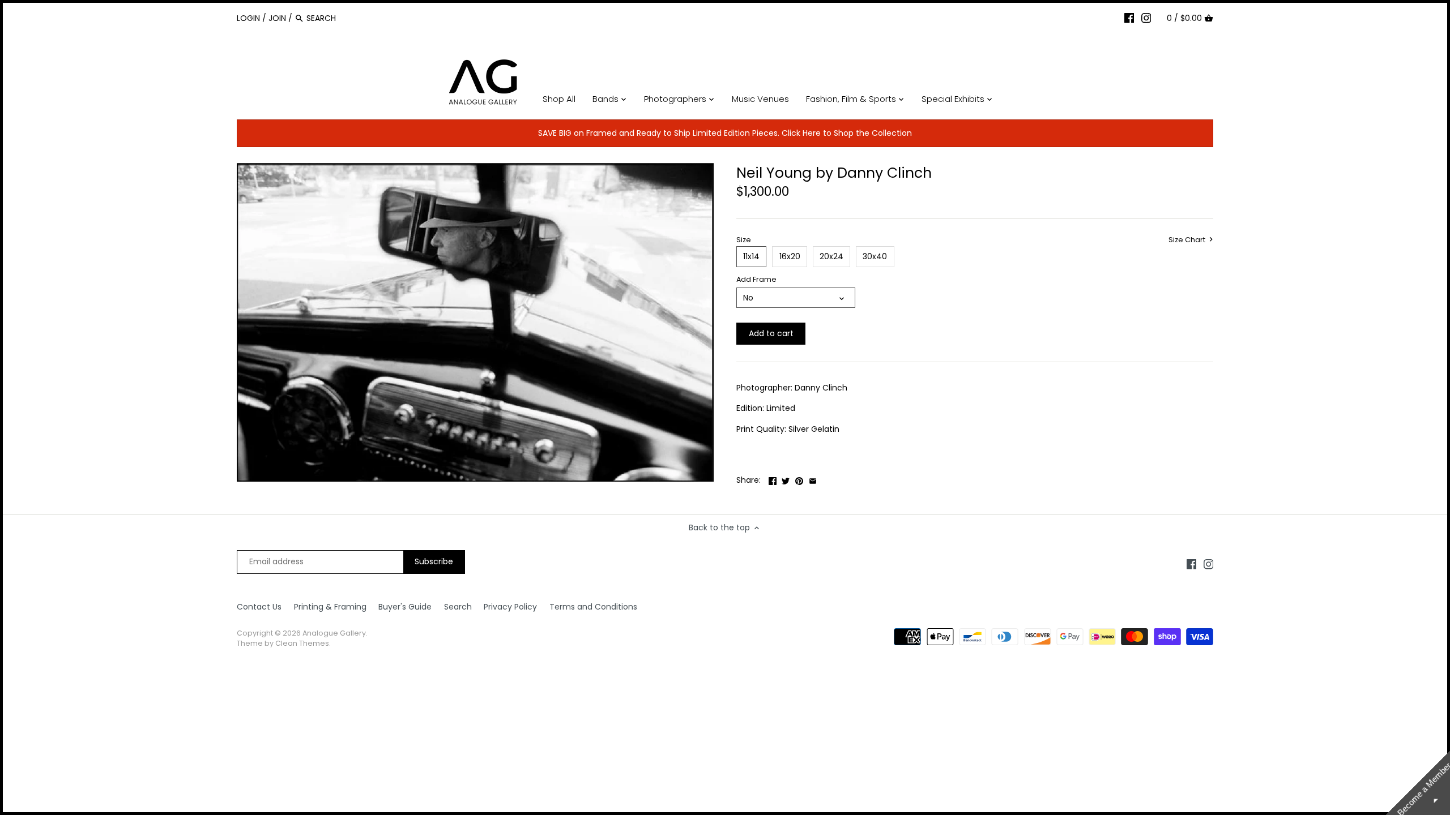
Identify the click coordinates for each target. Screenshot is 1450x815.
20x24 (831, 256)
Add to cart (771, 333)
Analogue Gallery (334, 633)
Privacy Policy (510, 606)
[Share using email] (813, 478)
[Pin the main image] (799, 478)
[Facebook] (1129, 17)
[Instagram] (1146, 17)
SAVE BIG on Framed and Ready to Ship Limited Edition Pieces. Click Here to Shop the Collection (725, 133)
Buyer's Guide (405, 606)
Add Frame (756, 279)
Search (458, 606)
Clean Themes (302, 643)
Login (248, 18)
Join (277, 18)
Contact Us (259, 606)
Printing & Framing (330, 606)
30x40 (875, 256)
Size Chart (1187, 239)
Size (743, 239)
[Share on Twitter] (786, 478)
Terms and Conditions (593, 606)
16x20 (789, 256)
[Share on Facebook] (773, 478)
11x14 (751, 256)
